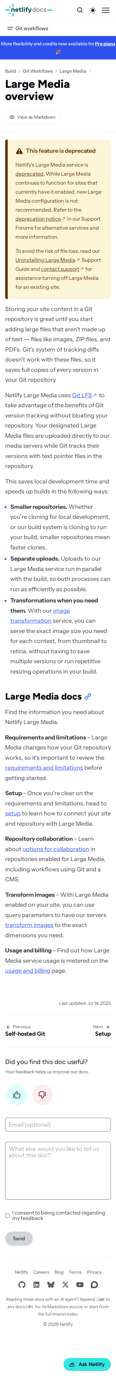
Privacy (94, 1272)
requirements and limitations (44, 767)
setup (13, 813)
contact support (60, 269)
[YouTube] (79, 1284)
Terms (75, 1272)
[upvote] (16, 1097)
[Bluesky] (50, 1284)
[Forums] (94, 1284)
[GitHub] (21, 1284)
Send (19, 1238)
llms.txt (59, 1313)
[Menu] (106, 10)
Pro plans (105, 44)
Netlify (21, 1272)
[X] (65, 1284)
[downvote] (42, 1097)
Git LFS (82, 395)
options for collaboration (56, 849)
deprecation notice (38, 219)
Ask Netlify (92, 1364)
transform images (29, 925)
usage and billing (27, 970)
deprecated (29, 173)
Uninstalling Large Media (45, 260)
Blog (58, 1272)
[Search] (80, 10)
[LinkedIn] (36, 1284)
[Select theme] (93, 10)
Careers (41, 1272)
